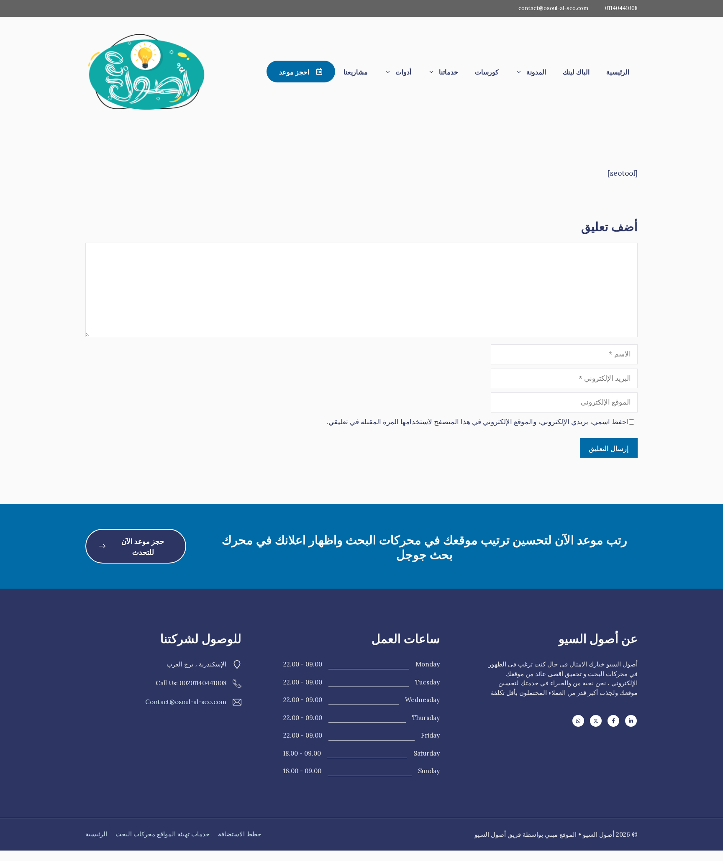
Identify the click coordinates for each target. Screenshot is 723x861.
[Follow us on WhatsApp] (578, 721)
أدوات (403, 71)
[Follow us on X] (595, 721)
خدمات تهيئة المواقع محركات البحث (162, 834)
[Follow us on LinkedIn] (631, 721)
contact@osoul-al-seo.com (553, 8)
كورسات (487, 71)
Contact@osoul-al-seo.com (185, 702)
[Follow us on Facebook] (613, 721)
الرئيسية (617, 71)
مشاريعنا (356, 71)
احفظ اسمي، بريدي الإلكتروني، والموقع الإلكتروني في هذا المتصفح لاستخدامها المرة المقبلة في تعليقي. (478, 421)
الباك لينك (576, 71)
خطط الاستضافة (239, 834)
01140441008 (621, 8)
